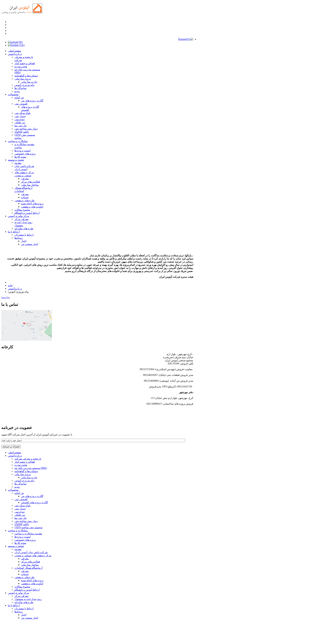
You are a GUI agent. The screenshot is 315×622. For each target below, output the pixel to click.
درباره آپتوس (15, 288)
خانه (10, 285)
